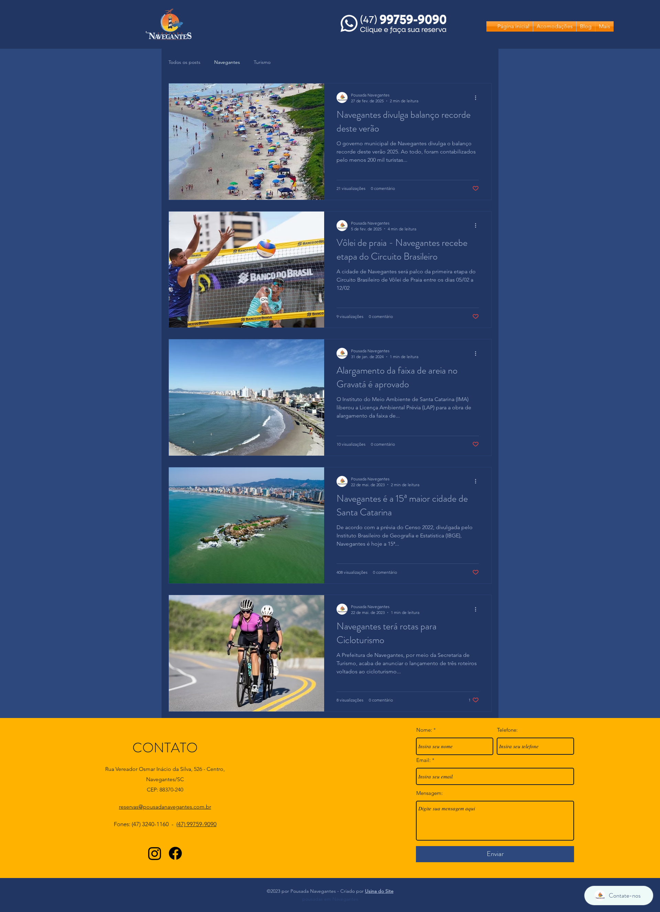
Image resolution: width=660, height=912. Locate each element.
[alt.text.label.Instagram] (154, 853)
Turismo (262, 62)
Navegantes (227, 62)
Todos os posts (184, 62)
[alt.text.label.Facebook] (175, 853)
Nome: (424, 729)
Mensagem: (429, 793)
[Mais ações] (478, 97)
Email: (423, 760)
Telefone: (507, 729)
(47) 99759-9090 (196, 824)
